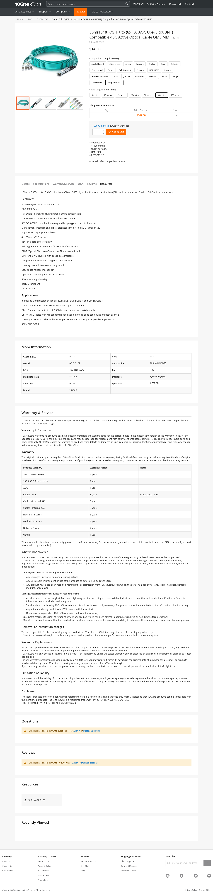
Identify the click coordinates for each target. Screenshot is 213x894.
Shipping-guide (127, 861)
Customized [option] (97, 70)
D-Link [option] (111, 70)
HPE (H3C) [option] (154, 70)
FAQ (83, 870)
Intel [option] (116, 76)
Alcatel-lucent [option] (98, 64)
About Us (6, 861)
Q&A (81, 184)
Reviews (92, 184)
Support (43, 11)
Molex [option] (165, 76)
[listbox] (141, 74)
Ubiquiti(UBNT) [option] (114, 82)
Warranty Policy (44, 866)
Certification (7, 870)
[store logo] (28, 4)
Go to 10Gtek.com (102, 11)
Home (20, 19)
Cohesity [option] (175, 64)
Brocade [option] (140, 64)
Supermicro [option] (97, 82)
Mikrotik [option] (153, 76)
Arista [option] (128, 64)
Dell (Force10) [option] (125, 70)
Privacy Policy (43, 880)
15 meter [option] (121, 95)
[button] (36, 103)
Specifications (41, 184)
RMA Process (43, 870)
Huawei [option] (167, 70)
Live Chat (85, 866)
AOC (30, 19)
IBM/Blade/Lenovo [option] (100, 76)
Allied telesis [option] (114, 64)
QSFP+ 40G (42, 19)
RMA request (43, 875)
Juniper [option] (126, 76)
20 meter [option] (135, 95)
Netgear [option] (176, 76)
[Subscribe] (207, 863)
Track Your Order (128, 870)
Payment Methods (129, 866)
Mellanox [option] (139, 76)
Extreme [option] (140, 70)
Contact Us (7, 866)
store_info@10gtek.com (167, 542)
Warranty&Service (64, 184)
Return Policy (43, 861)
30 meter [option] (148, 95)
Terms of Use (205, 890)
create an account (91, 730)
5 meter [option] (95, 95)
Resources (106, 184)
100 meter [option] (175, 95)
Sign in (77, 730)
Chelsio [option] (152, 64)
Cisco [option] (163, 64)
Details (26, 184)
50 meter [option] (161, 95)
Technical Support (89, 861)
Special (81, 11)
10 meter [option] (108, 95)
